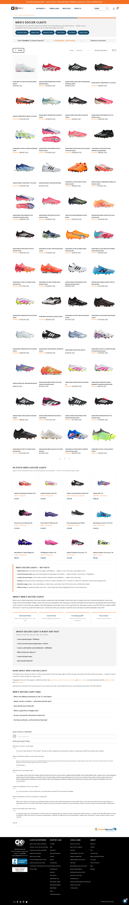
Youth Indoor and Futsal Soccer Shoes (40, 866)
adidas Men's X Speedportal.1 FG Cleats (104, 83)
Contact (92, 847)
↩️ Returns (108, 890)
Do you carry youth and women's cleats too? (29, 715)
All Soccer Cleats (22, 32)
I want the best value (24, 656)
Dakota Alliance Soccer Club (77, 859)
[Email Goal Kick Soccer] (14, 902)
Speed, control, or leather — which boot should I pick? (33, 701)
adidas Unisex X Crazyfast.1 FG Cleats (24, 183)
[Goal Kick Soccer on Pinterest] (23, 902)
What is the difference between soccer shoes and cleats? (28, 756)
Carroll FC (72, 850)
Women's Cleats (48, 32)
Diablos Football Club (75, 856)
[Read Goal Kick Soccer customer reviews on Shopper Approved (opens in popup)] (19, 869)
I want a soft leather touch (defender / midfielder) (34, 648)
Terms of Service (94, 863)
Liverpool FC (53, 875)
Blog (91, 866)
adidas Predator (110, 680)
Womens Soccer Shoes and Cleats (39, 847)
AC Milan (52, 844)
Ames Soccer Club (75, 844)
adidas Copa (19, 682)
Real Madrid (53, 888)
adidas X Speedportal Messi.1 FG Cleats (25, 116)
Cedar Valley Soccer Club (76, 853)
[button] (17, 753)
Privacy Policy (94, 853)
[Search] (107, 8)
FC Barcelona (53, 863)
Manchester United (55, 881)
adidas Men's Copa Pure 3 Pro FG (75, 350)
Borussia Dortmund (55, 853)
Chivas (52, 859)
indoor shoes (82, 680)
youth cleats (54, 680)
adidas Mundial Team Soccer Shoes (50, 183)
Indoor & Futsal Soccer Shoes (37, 863)
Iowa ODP (72, 863)
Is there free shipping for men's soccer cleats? (25, 786)
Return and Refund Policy (97, 856)
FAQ (91, 850)
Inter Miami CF (53, 869)
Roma (51, 891)
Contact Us (77, 9)
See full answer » (21, 765)
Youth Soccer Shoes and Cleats (38, 850)
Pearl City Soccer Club (76, 875)
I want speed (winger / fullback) (28, 639)
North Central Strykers (76, 869)
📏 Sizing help (111, 886)
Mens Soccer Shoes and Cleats (38, 844)
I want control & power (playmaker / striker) (32, 644)
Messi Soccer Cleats (35, 856)
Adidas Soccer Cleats (35, 853)
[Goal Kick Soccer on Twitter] (26, 902)
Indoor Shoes (83, 32)
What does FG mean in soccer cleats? (23, 746)
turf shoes (72, 680)
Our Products (40, 9)
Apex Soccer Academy (76, 847)
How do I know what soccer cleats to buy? (24, 808)
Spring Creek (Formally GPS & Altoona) (80, 881)
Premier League (54, 9)
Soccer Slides (33, 869)
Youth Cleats (61, 32)
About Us (92, 844)
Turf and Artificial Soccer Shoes (38, 859)
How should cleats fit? (25, 661)
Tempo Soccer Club (75, 885)
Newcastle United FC (55, 885)
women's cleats (63, 680)
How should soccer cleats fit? (24, 706)
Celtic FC (52, 856)
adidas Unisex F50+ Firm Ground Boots (25, 383)
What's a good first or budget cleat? (26, 711)
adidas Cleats (35, 32)
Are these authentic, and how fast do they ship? (30, 720)
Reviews (92, 869)
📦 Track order (98, 890)
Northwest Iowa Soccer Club (77, 872)
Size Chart (93, 859)
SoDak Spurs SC (74, 878)
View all (15, 823)
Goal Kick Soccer (109, 901)
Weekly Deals (67, 9)
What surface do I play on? (26, 652)
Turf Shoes (72, 32)
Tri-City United (74, 888)
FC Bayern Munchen (55, 866)
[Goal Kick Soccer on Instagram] (20, 902)
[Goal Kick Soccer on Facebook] (17, 902)
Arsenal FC (53, 850)
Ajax (51, 847)
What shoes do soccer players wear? (23, 770)
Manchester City (54, 878)
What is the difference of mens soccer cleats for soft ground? (30, 796)
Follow (14, 748)
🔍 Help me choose (99, 886)
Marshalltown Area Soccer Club (78, 866)
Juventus (52, 872)
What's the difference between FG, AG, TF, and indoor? (33, 697)
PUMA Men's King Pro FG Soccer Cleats (51, 316)
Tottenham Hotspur (55, 894)
